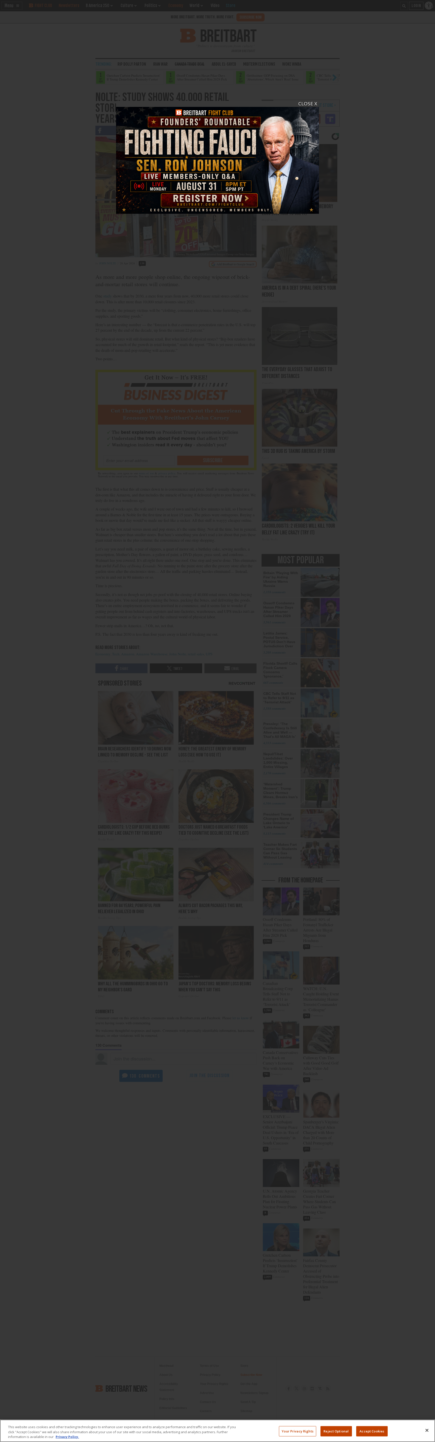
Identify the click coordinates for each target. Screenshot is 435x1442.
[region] (217, 1431)
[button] (217, 721)
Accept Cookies (371, 1431)
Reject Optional (336, 1431)
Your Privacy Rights (297, 1431)
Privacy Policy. (67, 1436)
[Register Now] (217, 157)
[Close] (426, 1430)
